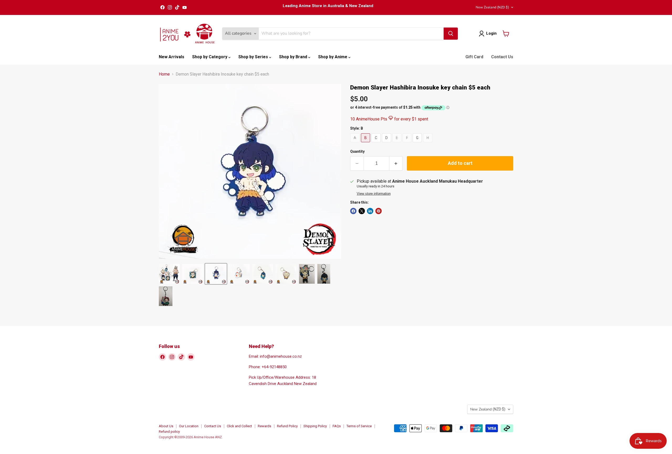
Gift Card (474, 56)
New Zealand (492, 7)
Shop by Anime (333, 56)
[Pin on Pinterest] (378, 211)
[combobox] (351, 34)
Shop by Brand (293, 56)
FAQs (337, 426)
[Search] (451, 34)
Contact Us (502, 56)
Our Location (188, 426)
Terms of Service (359, 426)
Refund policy (169, 432)
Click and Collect (239, 426)
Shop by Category (210, 56)
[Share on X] (362, 211)
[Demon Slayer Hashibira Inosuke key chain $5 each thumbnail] (169, 273)
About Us (166, 426)
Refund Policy (287, 426)
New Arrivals (171, 56)
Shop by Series (253, 56)
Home (164, 74)
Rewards (264, 426)
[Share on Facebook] (353, 211)
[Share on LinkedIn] (370, 211)
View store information (374, 194)
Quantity (357, 151)
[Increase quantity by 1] (396, 163)
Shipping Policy (315, 426)
